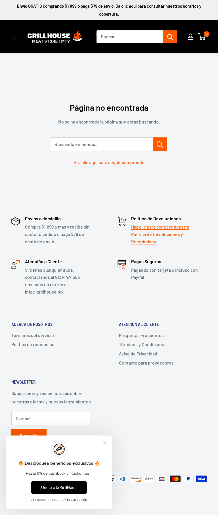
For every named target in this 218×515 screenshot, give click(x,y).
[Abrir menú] (14, 37)
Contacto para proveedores (146, 362)
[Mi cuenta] (190, 37)
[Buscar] (170, 36)
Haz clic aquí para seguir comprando (109, 162)
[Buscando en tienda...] (160, 144)
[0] (202, 36)
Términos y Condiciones (143, 344)
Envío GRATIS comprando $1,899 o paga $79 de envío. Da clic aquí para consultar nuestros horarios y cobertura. (109, 9)
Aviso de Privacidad (138, 353)
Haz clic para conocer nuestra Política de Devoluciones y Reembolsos (160, 234)
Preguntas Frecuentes (141, 335)
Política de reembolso (32, 344)
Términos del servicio (32, 335)
